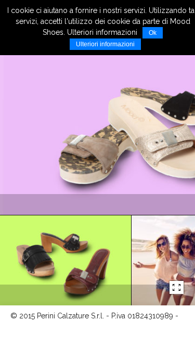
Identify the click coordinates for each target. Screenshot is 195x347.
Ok (153, 32)
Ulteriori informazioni (105, 44)
